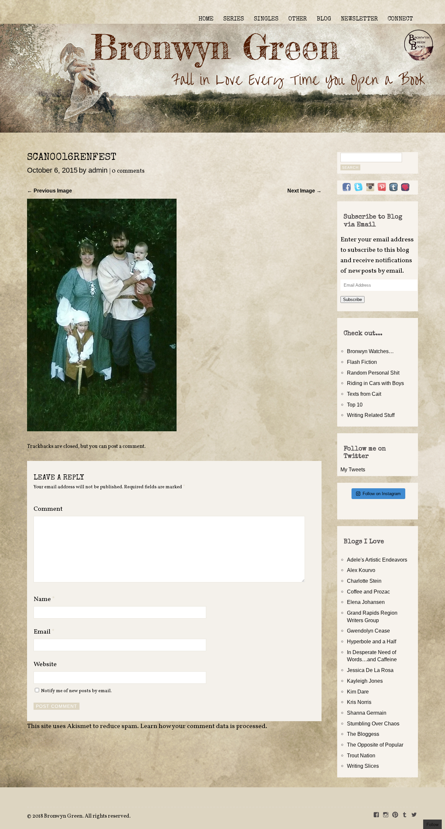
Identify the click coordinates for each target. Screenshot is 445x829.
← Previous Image (49, 190)
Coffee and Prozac (368, 591)
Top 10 (355, 404)
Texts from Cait (364, 394)
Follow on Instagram (382, 493)
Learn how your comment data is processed (203, 726)
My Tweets (352, 469)
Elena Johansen (366, 602)
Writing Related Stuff (371, 415)
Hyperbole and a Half (371, 641)
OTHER (297, 19)
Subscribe (352, 299)
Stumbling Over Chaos (373, 723)
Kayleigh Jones (365, 681)
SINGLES (266, 19)
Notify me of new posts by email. (76, 691)
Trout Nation (361, 755)
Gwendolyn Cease (368, 631)
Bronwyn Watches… (370, 351)
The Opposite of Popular (375, 745)
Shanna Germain (366, 713)
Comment (48, 509)
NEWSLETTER (359, 19)
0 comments (128, 171)
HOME (205, 19)
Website (45, 664)
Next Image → (304, 190)
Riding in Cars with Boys (375, 383)
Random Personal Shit (373, 373)
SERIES (233, 19)
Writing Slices (363, 766)
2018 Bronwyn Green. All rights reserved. (81, 816)
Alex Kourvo (361, 570)
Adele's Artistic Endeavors (377, 560)
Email (44, 631)
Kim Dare (358, 691)
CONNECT (400, 19)
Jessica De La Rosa (370, 670)
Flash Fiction (362, 362)
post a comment (126, 446)
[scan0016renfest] (102, 429)
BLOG (324, 19)
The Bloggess (363, 734)
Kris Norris (359, 702)
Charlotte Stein (364, 581)
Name (44, 599)
